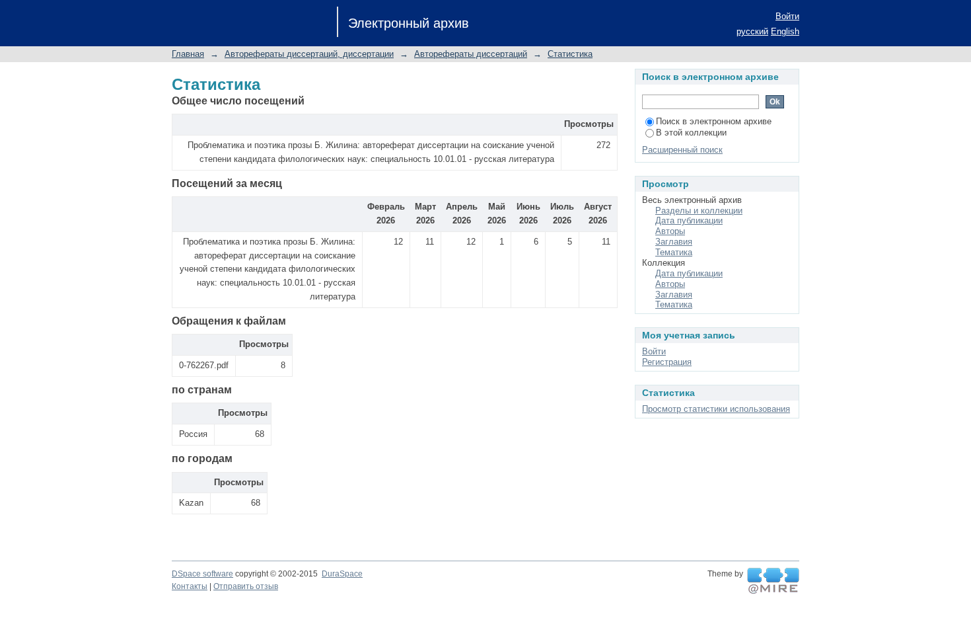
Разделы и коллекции (698, 211)
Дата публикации (689, 220)
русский (752, 31)
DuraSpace (342, 573)
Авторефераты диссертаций (470, 54)
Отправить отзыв (245, 586)
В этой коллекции (691, 133)
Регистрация (667, 362)
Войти (787, 16)
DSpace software (202, 573)
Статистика (570, 54)
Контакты (189, 586)
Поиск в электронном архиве (714, 121)
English (785, 31)
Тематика (673, 252)
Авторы (670, 231)
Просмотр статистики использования (716, 409)
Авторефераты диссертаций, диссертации (309, 54)
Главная (188, 54)
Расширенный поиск (682, 150)
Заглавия (673, 242)
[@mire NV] (773, 581)
